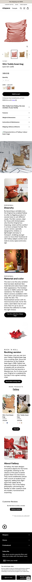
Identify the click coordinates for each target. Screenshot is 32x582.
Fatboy (4, 61)
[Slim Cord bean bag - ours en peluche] (5, 422)
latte (13, 87)
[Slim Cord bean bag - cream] (3, 422)
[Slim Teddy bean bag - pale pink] (19, 422)
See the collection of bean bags (15, 314)
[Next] (29, 405)
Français (14, 8)
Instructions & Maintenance (10, 122)
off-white (4, 87)
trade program (23, 4)
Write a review (16, 509)
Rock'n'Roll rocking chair (13, 381)
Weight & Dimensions (8, 117)
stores (16, 4)
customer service (9, 4)
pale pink (8, 87)
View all (16, 429)
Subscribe (5, 551)
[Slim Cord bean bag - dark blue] (7, 422)
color (7, 85)
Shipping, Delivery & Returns (11, 127)
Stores (4, 540)
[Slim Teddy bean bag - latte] (21, 422)
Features (5, 113)
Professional (6, 545)
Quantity (5, 77)
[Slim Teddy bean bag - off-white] (18, 422)
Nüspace (5, 535)
